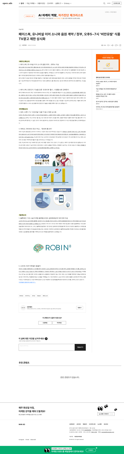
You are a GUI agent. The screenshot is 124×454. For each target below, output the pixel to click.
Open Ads (7, 3)
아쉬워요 (59, 323)
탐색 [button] (22, 3)
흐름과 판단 (41, 3)
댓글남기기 (80, 347)
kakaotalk (33, 439)
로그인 (108, 3)
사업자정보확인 (88, 430)
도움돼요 (45, 323)
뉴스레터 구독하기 (104, 414)
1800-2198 (94, 432)
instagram (21, 439)
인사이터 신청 (117, 3)
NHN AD (22, 424)
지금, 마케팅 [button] (31, 3)
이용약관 (71, 436)
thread (27, 439)
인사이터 (50, 3)
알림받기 (79, 307)
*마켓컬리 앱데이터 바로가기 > (27, 282)
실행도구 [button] (58, 3)
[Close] (96, 448)
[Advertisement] (108, 140)
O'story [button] (67, 3)
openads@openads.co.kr (107, 432)
